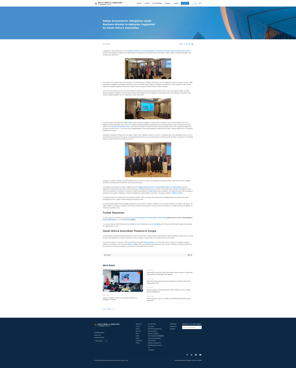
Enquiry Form (97, 335)
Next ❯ (190, 255)
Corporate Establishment (154, 338)
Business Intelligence (153, 333)
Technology (151, 350)
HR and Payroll (151, 340)
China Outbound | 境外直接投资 (156, 335)
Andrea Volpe (153, 191)
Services (147, 3)
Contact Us (185, 3)
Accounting (151, 326)
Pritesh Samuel (128, 122)
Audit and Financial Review (155, 328)
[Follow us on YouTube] (200, 354)
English (174, 193)
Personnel (138, 331)
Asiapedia (172, 328)
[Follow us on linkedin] (196, 354)
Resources (168, 3)
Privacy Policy (116, 360)
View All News (107, 309)
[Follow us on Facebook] (187, 354)
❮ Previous (107, 255)
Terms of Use (124, 360)
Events (137, 335)
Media (137, 338)
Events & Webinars (157, 3)
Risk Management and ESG (155, 345)
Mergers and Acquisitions (154, 342)
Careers (138, 342)
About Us (139, 3)
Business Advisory (152, 331)
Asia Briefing (173, 326)
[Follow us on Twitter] (191, 354)
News (137, 333)
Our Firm (138, 326)
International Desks (99, 337)
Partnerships (139, 340)
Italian (180, 193)
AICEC (123, 187)
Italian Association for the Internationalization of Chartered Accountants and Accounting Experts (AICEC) (159, 51)
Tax (149, 347)
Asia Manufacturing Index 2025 (120, 126)
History (138, 328)
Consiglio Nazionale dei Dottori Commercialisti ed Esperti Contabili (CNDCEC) (159, 187)
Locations (176, 3)
